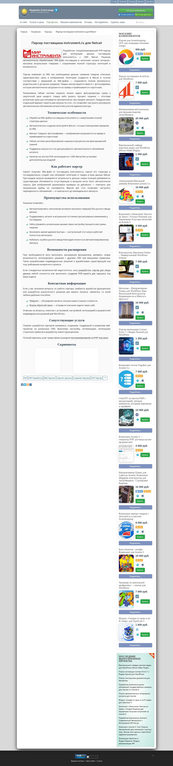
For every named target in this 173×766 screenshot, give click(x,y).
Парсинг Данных (64, 378)
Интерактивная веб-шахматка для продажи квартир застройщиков (134, 112)
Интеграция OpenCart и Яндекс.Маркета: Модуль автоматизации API (129, 741)
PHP (25, 378)
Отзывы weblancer (127, 15)
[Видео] (142, 128)
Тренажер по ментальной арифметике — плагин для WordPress (132, 585)
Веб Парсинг (49, 378)
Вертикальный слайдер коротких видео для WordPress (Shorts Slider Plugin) (134, 148)
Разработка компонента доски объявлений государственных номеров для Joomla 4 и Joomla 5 (135, 687)
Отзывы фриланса (144, 15)
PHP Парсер (97, 378)
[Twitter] (25, 384)
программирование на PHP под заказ (89, 337)
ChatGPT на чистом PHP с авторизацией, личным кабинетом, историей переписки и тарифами (135, 402)
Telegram (33, 300)
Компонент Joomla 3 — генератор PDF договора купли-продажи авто (135, 439)
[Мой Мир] (30, 384)
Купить (145, 59)
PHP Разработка (35, 378)
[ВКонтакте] (22, 384)
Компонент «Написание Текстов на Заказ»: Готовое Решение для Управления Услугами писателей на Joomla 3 (135, 218)
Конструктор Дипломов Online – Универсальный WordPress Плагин (134, 255)
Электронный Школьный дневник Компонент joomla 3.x (134, 182)
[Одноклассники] (28, 384)
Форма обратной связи (41, 305)
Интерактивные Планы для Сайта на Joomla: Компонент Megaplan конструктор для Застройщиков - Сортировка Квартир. (133, 477)
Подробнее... (135, 70)
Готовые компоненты (135, 10)
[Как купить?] (138, 58)
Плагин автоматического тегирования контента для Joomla (134, 695)
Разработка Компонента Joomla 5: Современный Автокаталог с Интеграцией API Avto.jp (133, 720)
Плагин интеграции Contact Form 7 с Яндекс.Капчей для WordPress (133, 332)
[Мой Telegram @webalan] (56, 10)
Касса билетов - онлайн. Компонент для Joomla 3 (131, 550)
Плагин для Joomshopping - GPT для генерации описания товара (134, 43)
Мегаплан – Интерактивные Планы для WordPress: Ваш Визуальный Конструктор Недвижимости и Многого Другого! (133, 293)
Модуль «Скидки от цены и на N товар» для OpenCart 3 (134, 619)
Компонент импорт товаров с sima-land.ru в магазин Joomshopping (134, 516)
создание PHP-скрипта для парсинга (87, 273)
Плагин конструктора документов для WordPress (134, 679)
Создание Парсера (81, 378)
